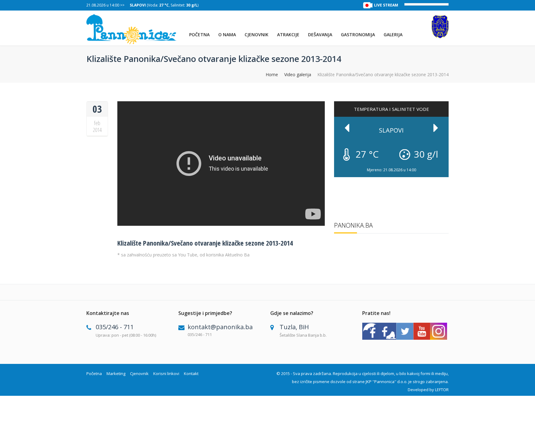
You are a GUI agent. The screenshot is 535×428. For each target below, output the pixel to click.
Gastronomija (358, 34)
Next (436, 128)
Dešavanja (320, 34)
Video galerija (297, 74)
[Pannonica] (131, 29)
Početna (199, 34)
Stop (445, 164)
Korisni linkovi (166, 373)
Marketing (116, 373)
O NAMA (227, 34)
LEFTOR (442, 389)
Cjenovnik (256, 34)
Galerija (393, 34)
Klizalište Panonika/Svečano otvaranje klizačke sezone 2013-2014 (205, 242)
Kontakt (191, 373)
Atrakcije (288, 34)
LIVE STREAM (386, 5)
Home (272, 74)
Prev (347, 128)
